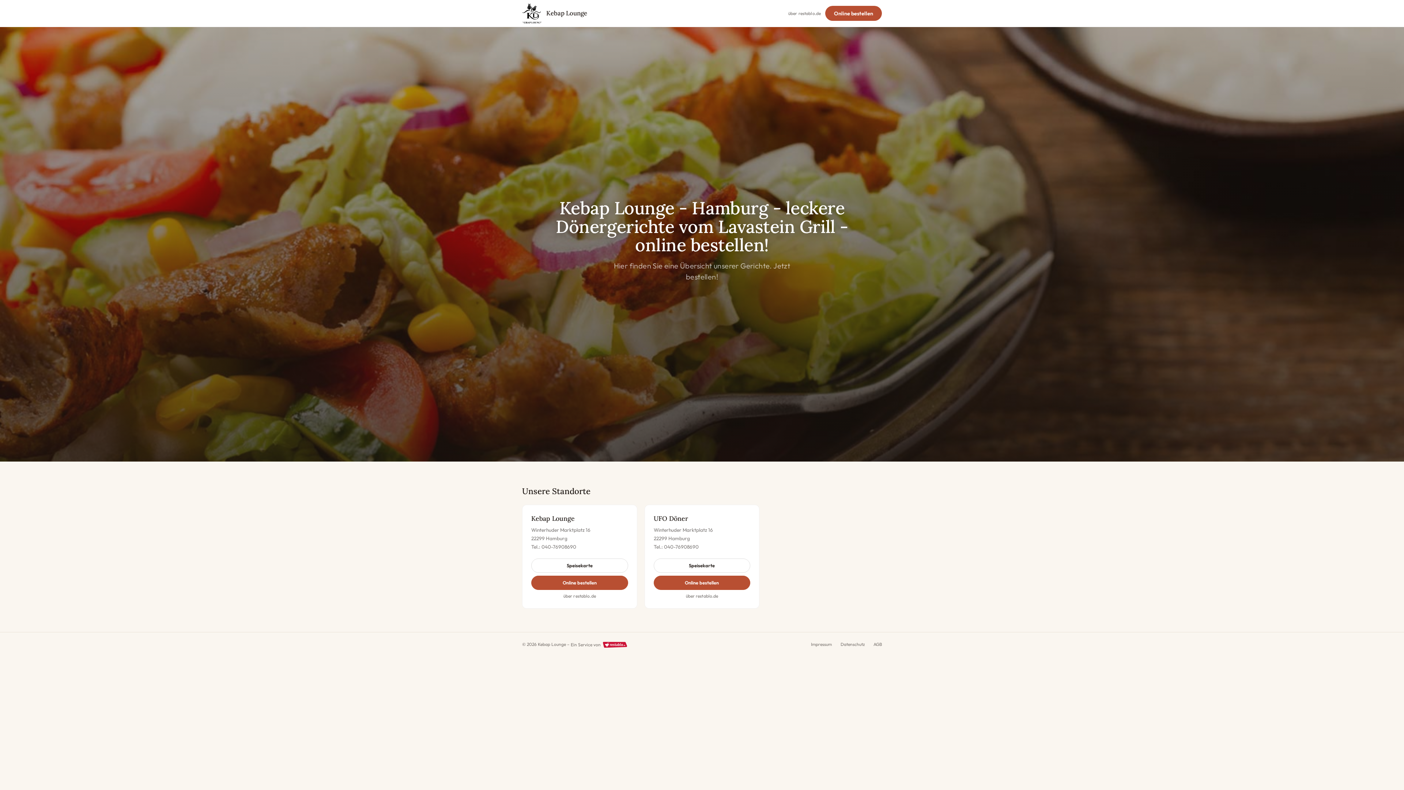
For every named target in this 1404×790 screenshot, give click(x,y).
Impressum (821, 644)
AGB (877, 644)
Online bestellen (853, 13)
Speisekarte (580, 565)
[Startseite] (532, 13)
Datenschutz (853, 644)
